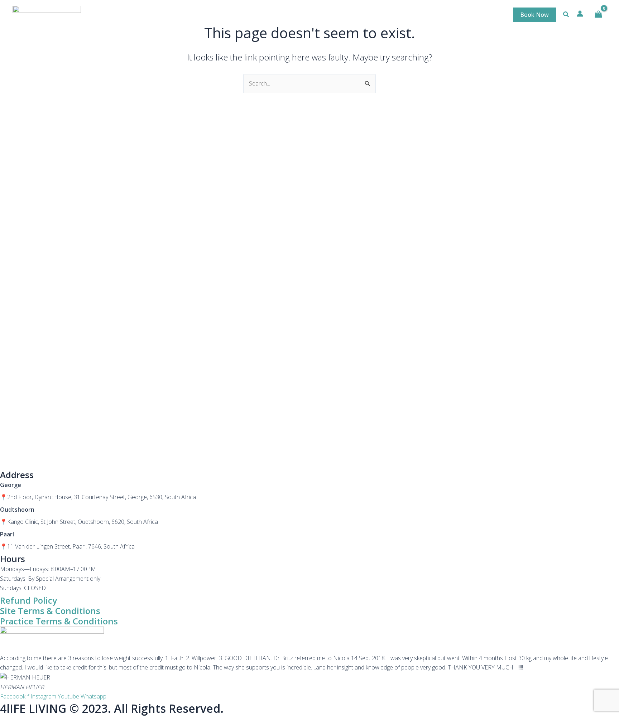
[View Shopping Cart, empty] (598, 14)
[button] (534, 15)
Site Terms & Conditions (50, 611)
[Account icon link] (580, 13)
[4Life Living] (47, 14)
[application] (401, 14)
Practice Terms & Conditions (59, 621)
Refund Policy (28, 600)
